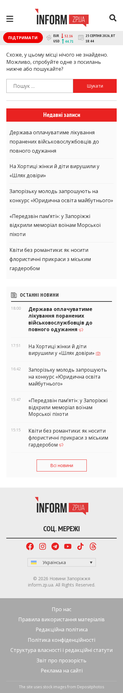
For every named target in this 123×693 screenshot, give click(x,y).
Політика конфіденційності (61, 639)
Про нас (61, 609)
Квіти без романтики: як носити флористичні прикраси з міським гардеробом (50, 259)
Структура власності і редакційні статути (61, 650)
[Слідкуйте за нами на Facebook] (30, 547)
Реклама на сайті (62, 670)
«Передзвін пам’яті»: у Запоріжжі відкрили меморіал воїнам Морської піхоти (55, 225)
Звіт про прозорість (61, 660)
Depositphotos (90, 687)
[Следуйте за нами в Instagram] (42, 547)
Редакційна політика (62, 629)
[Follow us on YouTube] (68, 547)
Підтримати (23, 37)
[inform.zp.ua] (62, 19)
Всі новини (61, 465)
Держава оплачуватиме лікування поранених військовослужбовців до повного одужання (54, 141)
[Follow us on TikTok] (80, 547)
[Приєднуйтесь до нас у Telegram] (55, 547)
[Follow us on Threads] (93, 547)
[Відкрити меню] (9, 18)
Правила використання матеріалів (61, 619)
